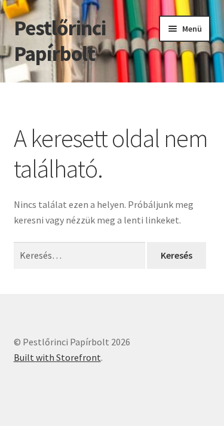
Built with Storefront (57, 357)
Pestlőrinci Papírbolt (60, 40)
